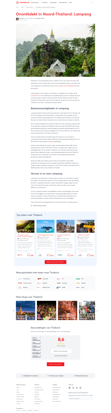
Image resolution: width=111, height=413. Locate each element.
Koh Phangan (26, 251)
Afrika (17, 387)
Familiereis (36, 394)
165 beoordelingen (61, 345)
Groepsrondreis (37, 387)
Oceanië (18, 403)
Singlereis (36, 396)
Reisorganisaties (56, 394)
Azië (17, 389)
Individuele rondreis (38, 389)
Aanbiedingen (56, 396)
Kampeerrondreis (38, 401)
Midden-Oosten (20, 401)
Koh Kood (46, 248)
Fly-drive (36, 392)
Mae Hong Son (89, 250)
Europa (18, 392)
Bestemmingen (29, 7)
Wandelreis (37, 403)
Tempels (44, 205)
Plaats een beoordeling (60, 355)
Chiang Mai (34, 95)
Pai (84, 250)
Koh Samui (30, 250)
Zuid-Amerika (19, 399)
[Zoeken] (91, 2)
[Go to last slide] (14, 311)
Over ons (18, 410)
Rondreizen (55, 392)
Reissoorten (55, 399)
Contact (24, 410)
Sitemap (36, 410)
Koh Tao (20, 251)
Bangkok (51, 141)
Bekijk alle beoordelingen (61, 351)
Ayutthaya (81, 248)
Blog (22, 7)
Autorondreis (37, 399)
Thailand (35, 205)
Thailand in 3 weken (84, 235)
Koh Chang (41, 248)
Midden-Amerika (20, 396)
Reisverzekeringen (57, 401)
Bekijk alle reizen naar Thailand (55, 262)
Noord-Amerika (20, 394)
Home (17, 7)
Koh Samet (81, 250)
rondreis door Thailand (66, 86)
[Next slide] (97, 311)
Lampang (39, 205)
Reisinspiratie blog (57, 387)
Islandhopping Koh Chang (45, 235)
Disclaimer (30, 410)
